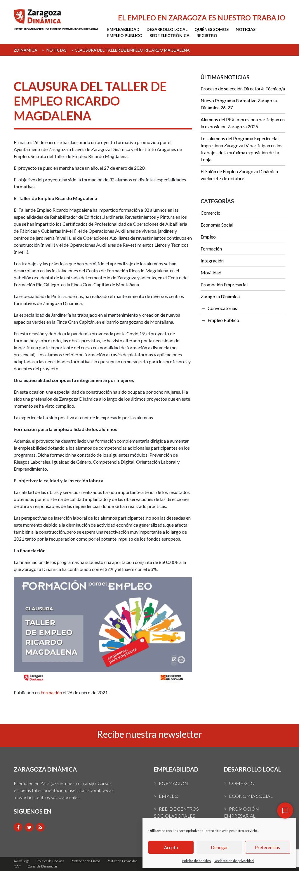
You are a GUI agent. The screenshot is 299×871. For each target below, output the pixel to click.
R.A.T (17, 866)
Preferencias (267, 847)
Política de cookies (196, 860)
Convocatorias (222, 308)
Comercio (210, 212)
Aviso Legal (22, 861)
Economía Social (217, 224)
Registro (207, 35)
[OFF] (285, 810)
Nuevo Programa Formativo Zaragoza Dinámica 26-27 (239, 104)
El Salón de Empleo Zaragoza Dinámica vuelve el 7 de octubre (239, 175)
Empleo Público (124, 35)
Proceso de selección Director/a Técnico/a (243, 88)
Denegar (219, 847)
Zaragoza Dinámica (220, 296)
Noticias (245, 29)
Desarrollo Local (167, 29)
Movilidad (211, 272)
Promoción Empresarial (224, 284)
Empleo (208, 236)
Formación (51, 692)
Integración (212, 260)
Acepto (171, 847)
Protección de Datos (85, 861)
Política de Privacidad (122, 861)
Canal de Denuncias (42, 866)
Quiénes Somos (211, 29)
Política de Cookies (50, 861)
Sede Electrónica (170, 35)
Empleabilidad (123, 29)
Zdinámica (25, 50)
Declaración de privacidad (234, 860)
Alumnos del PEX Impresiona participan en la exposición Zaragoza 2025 (243, 123)
